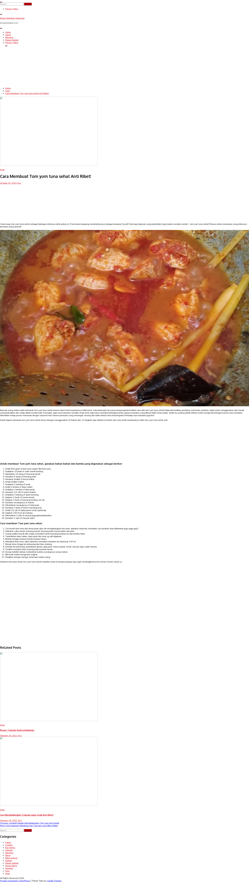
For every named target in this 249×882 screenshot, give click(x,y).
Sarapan (9, 868)
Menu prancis (11, 858)
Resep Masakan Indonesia (12, 18)
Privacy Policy (11, 9)
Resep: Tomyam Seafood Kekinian (17, 730)
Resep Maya (11, 865)
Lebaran (9, 850)
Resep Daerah (12, 40)
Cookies (9, 845)
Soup (2, 169)
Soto (7, 871)
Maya (8, 855)
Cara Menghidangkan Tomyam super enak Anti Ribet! (27, 815)
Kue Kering (10, 847)
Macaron (9, 37)
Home (8, 32)
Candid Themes (54, 880)
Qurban (8, 860)
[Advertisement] (124, 66)
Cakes (8, 34)
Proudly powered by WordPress (15, 880)
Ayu (19, 183)
